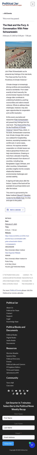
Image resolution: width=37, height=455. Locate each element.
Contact (9, 313)
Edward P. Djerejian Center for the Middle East (18, 196)
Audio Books (10, 340)
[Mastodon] (21, 394)
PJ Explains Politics (13, 367)
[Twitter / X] (24, 391)
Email (17, 433)
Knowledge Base (12, 322)
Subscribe (8, 444)
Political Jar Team (12, 310)
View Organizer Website (12, 253)
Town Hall (10, 383)
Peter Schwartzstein (21, 119)
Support (9, 316)
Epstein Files (11, 356)
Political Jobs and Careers (15, 364)
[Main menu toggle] (33, 4)
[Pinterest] (20, 391)
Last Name (18, 423)
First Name (18, 414)
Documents (10, 343)
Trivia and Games (12, 370)
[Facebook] (9, 391)
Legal (8, 319)
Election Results (12, 353)
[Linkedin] (25, 394)
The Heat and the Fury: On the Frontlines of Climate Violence (18, 127)
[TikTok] (13, 394)
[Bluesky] (27, 391)
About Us (9, 308)
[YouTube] (16, 391)
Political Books (11, 335)
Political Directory (13, 359)
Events (8, 362)
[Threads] (17, 394)
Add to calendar (15, 210)
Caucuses (9, 386)
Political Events (15, 290)
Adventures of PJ (12, 373)
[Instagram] (12, 391)
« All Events (7, 13)
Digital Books (11, 338)
